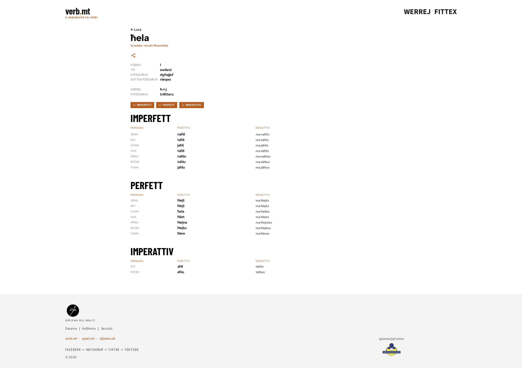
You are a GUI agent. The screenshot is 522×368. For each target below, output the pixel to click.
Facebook (73, 349)
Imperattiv (191, 105)
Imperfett (142, 105)
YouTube (132, 349)
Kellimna (89, 328)
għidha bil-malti (80, 320)
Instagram (94, 349)
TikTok (113, 349)
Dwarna (71, 328)
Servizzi (107, 328)
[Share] (133, 55)
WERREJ (417, 12)
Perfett (166, 105)
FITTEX (445, 12)
